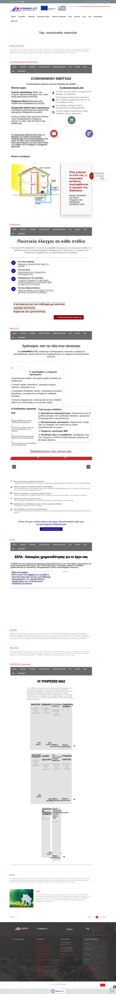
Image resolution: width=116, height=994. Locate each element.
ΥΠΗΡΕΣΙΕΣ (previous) (20, 664)
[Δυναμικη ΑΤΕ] (23, 9)
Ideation (57, 984)
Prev (89, 917)
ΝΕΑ (13, 71)
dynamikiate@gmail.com (70, 954)
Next (104, 917)
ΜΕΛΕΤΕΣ (14, 328)
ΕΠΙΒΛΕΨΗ (15, 224)
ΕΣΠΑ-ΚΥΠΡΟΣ (17, 46)
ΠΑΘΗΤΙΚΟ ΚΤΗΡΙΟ (44, 67)
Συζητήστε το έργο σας (99, 176)
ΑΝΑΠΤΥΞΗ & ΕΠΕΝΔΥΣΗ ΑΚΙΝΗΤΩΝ (43, 967)
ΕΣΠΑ (85, 67)
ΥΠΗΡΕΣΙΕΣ (32, 67)
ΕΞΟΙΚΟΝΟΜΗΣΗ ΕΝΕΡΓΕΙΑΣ (24, 62)
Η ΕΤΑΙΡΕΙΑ (23, 67)
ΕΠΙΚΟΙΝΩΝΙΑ (21, 71)
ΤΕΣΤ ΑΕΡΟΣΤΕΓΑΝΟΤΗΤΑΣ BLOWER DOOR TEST (44, 960)
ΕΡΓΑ (70, 67)
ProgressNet (63, 984)
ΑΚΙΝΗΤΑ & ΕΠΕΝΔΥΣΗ (59, 67)
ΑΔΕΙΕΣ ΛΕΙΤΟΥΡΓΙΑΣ (42, 956)
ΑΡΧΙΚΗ (14, 67)
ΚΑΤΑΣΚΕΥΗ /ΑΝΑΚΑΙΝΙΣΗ (44, 948)
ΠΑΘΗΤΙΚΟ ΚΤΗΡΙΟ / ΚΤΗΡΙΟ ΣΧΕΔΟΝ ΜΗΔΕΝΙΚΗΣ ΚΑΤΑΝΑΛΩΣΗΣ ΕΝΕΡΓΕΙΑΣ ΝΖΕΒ (46, 975)
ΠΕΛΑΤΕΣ (77, 67)
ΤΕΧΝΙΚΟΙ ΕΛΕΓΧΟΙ (42, 963)
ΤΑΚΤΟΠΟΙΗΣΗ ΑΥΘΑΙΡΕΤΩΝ (44, 953)
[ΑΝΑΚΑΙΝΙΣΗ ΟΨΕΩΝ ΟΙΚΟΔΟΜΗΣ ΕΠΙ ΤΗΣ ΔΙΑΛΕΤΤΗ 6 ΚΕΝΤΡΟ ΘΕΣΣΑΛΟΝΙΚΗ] (24, 458)
